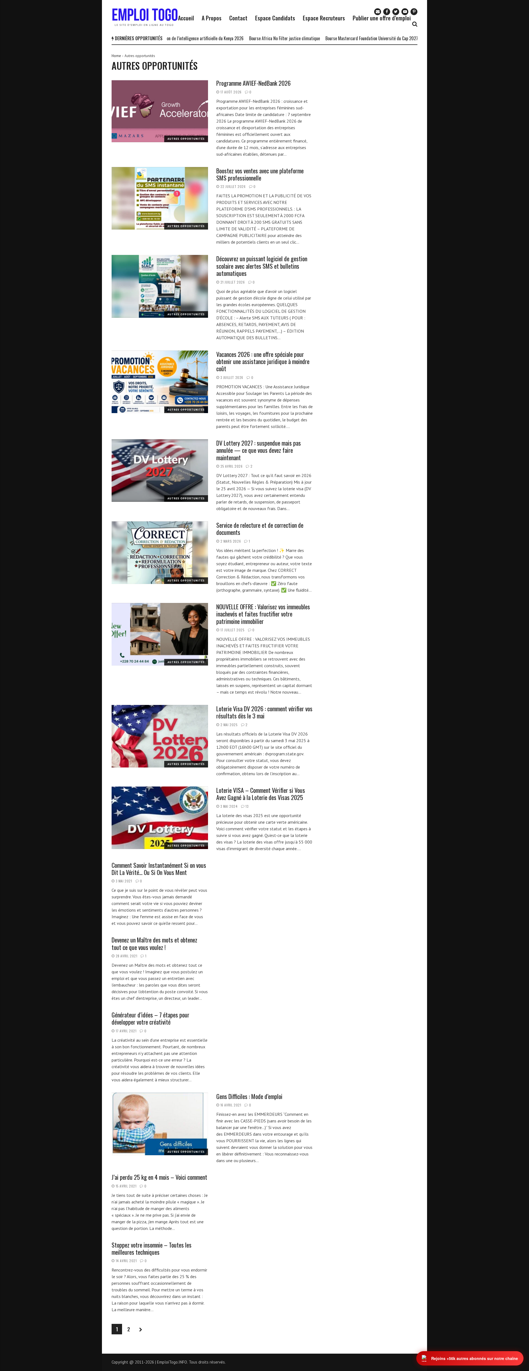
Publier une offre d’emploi (382, 18)
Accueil (186, 18)
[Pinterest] (414, 11)
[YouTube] (404, 11)
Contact (238, 18)
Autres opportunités (186, 139)
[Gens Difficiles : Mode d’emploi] (160, 1124)
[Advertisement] (372, 87)
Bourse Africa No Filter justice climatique (276, 38)
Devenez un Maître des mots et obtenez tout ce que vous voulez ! (154, 943)
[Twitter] (395, 11)
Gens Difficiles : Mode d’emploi (249, 1096)
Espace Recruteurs (324, 18)
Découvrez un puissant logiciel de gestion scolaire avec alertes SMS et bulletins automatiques (261, 266)
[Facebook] (386, 11)
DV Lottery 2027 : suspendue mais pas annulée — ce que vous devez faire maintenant (258, 450)
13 (247, 806)
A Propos (212, 18)
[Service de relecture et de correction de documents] (160, 552)
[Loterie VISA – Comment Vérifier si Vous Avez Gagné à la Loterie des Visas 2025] (160, 817)
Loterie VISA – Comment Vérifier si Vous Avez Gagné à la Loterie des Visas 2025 (260, 794)
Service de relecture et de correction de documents (259, 529)
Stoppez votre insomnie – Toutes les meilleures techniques (151, 1248)
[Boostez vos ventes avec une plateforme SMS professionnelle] (160, 198)
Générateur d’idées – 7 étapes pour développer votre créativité (150, 1018)
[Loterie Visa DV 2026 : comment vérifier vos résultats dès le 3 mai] (160, 736)
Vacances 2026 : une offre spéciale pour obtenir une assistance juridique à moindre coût (262, 361)
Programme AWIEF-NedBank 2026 (253, 83)
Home (116, 55)
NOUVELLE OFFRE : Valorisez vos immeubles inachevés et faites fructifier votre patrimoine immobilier (263, 614)
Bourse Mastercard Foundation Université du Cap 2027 (363, 38)
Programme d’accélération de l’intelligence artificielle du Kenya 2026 (176, 38)
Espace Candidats (275, 18)
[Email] (377, 11)
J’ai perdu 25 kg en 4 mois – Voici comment (159, 1177)
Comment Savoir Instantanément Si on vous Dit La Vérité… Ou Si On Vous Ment (159, 869)
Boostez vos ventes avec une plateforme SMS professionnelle (260, 174)
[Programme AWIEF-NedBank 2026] (160, 110)
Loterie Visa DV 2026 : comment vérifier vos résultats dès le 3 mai (264, 712)
